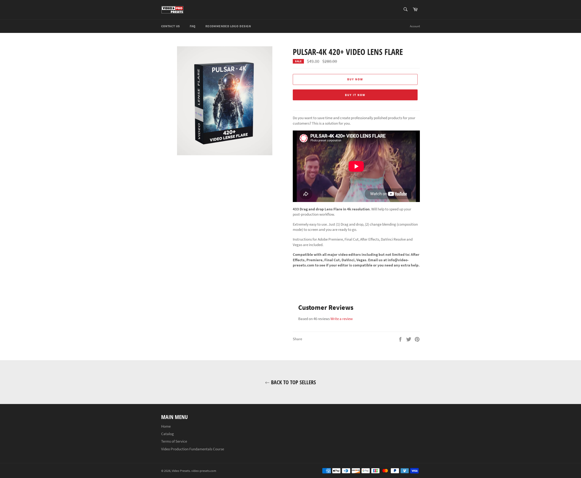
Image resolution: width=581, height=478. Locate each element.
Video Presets (181, 471)
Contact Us (170, 26)
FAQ (193, 26)
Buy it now (355, 95)
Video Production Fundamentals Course (192, 448)
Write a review (341, 318)
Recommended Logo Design (228, 26)
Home (166, 426)
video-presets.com (203, 471)
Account (415, 26)
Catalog (167, 433)
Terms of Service (174, 441)
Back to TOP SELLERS (293, 382)
